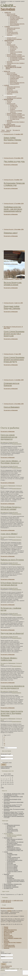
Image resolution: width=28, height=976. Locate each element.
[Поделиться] (2, 973)
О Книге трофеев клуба (13, 857)
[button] (8, 7)
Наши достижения (9, 931)
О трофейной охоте (12, 859)
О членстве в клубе (12, 829)
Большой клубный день (10, 812)
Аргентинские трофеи (10, 805)
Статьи (6, 852)
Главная (6, 927)
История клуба (11, 826)
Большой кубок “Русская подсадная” (14, 809)
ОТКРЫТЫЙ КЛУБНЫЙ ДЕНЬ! (12, 799)
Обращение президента (13, 825)
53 (4, 743)
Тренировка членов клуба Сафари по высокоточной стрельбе (14, 814)
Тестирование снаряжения (11, 887)
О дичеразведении (12, 854)
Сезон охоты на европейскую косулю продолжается (12, 687)
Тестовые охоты (8, 888)
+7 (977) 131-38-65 (6, 902)
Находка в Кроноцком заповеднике (13, 802)
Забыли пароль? (5, 768)
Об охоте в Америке (12, 866)
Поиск (2, 747)
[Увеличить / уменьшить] (6, 973)
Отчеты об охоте (13, 442)
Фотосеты (10, 828)
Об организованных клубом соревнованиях (14, 861)
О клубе (6, 823)
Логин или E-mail (6, 754)
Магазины (9, 877)
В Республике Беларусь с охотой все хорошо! (11, 508)
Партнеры (6, 874)
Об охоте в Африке (12, 867)
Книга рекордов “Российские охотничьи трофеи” (15, 842)
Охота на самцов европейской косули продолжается (9, 437)
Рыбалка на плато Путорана (12, 560)
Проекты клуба (8, 837)
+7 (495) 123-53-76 (17, 900)
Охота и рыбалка (5, 131)
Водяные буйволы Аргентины (12, 806)
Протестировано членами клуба (13, 884)
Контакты (9, 832)
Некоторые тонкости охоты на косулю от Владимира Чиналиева (12, 713)
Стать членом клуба (6, 766)
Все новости (16, 130)
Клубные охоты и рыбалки (14, 835)
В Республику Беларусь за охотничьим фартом (11, 584)
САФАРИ (7, 5)
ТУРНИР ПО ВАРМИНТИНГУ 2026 (13, 796)
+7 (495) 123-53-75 (6, 900)
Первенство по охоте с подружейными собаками (14, 848)
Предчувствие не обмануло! (12, 633)
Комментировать (16, 443)
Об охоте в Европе (12, 868)
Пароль (3, 757)
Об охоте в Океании (12, 870)
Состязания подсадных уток (15, 850)
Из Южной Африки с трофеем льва (9, 659)
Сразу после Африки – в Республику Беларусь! (11, 462)
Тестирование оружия (10, 885)
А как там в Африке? (9, 534)
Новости (8, 130)
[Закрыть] (1, 973)
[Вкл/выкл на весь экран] (4, 973)
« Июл (2, 787)
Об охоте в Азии (11, 864)
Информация (11, 485)
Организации (10, 878)
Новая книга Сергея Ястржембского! (14, 816)
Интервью (9, 853)
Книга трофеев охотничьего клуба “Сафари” (15, 839)
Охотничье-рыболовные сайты (15, 880)
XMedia (9, 910)
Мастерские (10, 875)
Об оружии (10, 863)
